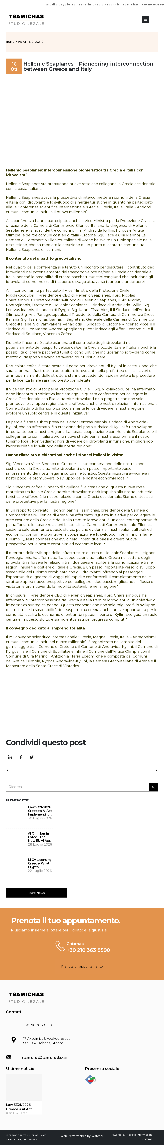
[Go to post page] (16, 815)
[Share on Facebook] (21, 757)
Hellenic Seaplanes (23, 197)
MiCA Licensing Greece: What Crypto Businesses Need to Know (39, 867)
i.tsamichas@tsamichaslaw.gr (45, 1057)
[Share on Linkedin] (10, 757)
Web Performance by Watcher (81, 1136)
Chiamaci (75, 943)
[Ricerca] (153, 787)
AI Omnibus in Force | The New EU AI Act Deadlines (39, 839)
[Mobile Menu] (145, 19)
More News (36, 893)
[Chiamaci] (59, 946)
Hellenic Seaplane (132, 432)
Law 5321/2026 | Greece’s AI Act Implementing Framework (40, 812)
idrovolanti (36, 202)
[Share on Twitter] (32, 757)
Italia (13, 202)
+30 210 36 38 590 (37, 1025)
